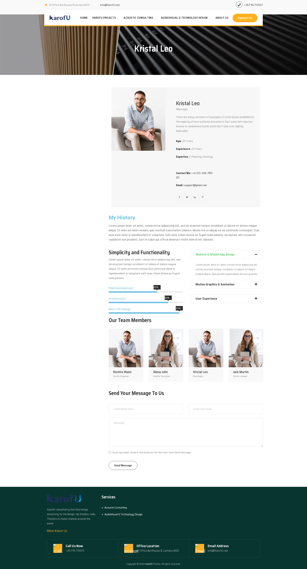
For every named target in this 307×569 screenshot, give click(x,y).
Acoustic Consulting (138, 17)
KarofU (149, 564)
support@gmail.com (195, 185)
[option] (126, 355)
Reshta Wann (122, 372)
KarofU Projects (104, 17)
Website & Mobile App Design (215, 254)
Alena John (160, 372)
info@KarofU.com (110, 5)
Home (84, 17)
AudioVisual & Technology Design (184, 17)
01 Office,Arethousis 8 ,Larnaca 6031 (158, 550)
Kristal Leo (200, 372)
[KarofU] (60, 18)
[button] (226, 254)
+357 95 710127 (253, 5)
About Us (222, 17)
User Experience (206, 298)
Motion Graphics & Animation (215, 284)
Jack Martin (241, 372)
